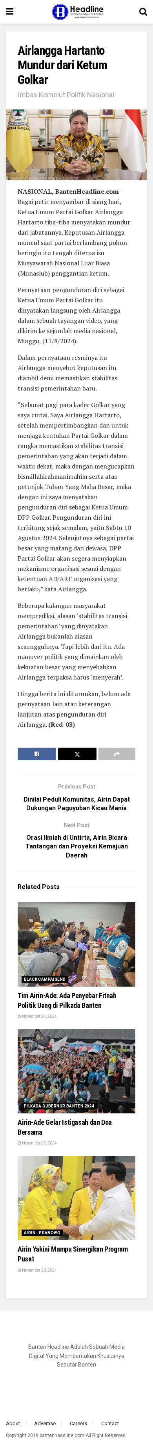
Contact (110, 1423)
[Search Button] (143, 12)
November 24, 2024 (39, 1016)
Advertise (45, 1423)
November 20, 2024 (39, 1270)
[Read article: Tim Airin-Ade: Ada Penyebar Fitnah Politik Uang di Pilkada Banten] (76, 944)
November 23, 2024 (39, 1143)
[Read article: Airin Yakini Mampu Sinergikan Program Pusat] (76, 1198)
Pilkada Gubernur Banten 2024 (59, 1106)
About (13, 1423)
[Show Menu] (9, 12)
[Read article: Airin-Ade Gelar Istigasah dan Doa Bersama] (76, 1071)
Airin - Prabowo (42, 1233)
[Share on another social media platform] (116, 754)
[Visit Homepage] (76, 11)
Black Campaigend (45, 979)
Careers (78, 1423)
